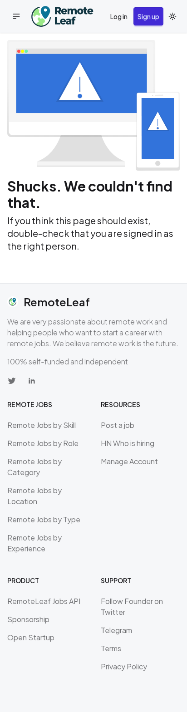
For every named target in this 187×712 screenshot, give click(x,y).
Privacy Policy (124, 666)
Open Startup (30, 637)
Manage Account (129, 461)
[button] (16, 16)
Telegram (116, 630)
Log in (119, 16)
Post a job (117, 425)
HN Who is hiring (127, 443)
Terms (111, 648)
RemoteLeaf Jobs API (43, 601)
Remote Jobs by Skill (41, 425)
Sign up (148, 16)
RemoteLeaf (57, 302)
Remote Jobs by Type (43, 519)
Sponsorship (28, 619)
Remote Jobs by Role (43, 443)
